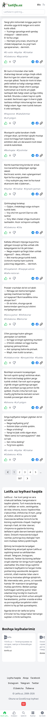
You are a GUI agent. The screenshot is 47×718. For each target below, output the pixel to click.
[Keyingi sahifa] (27, 478)
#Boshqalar (10, 150)
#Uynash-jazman (32, 188)
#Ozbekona (10, 56)
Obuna (12, 698)
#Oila (19, 227)
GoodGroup (25, 698)
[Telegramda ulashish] (32, 61)
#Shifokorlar (25, 314)
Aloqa (25, 677)
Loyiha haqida (14, 677)
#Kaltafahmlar (23, 113)
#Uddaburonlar (12, 357)
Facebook (35, 677)
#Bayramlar (22, 56)
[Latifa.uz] (12, 4)
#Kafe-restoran (11, 273)
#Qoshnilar (22, 150)
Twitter (35, 683)
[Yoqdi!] (5, 61)
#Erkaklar (28, 52)
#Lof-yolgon (10, 118)
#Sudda (39, 357)
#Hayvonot (9, 113)
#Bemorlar (22, 319)
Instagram (13, 683)
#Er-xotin (8, 52)
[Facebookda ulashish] (37, 61)
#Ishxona (8, 402)
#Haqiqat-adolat (26, 269)
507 (20, 478)
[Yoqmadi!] (14, 61)
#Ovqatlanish (10, 269)
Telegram (25, 683)
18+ (23, 704)
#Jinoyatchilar (27, 357)
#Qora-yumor (11, 314)
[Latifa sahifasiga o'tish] (41, 61)
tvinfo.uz (8, 650)
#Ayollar (18, 52)
